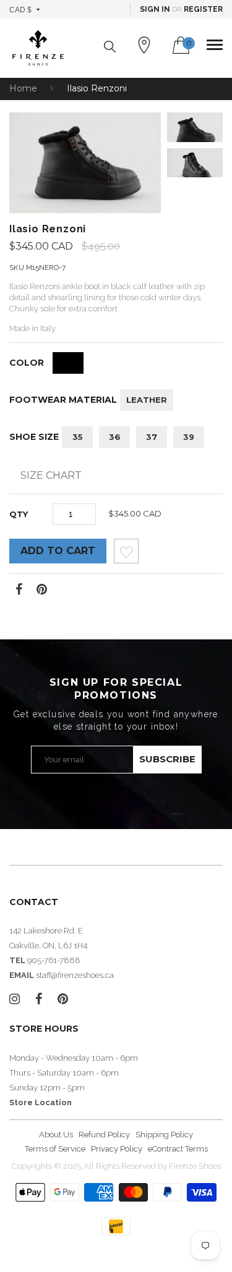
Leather (146, 400)
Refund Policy (104, 1134)
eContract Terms (178, 1148)
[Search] (110, 47)
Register (203, 9)
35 (77, 437)
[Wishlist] (126, 554)
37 (151, 437)
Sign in (155, 9)
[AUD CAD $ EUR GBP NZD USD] (25, 9)
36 (115, 437)
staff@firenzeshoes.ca (75, 975)
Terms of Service (55, 1148)
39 (188, 437)
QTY (18, 514)
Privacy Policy (116, 1148)
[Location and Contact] (144, 45)
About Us (56, 1134)
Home (23, 88)
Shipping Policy (164, 1134)
